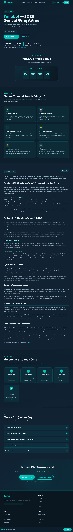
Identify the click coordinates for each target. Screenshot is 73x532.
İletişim (39, 522)
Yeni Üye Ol (25, 36)
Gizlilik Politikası (41, 514)
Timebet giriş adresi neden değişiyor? (36, 433)
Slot (36, 2)
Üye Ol (66, 2)
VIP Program (6, 517)
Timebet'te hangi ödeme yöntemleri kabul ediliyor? (36, 439)
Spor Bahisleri (41, 498)
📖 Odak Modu (65, 170)
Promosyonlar (42, 2)
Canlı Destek (6, 522)
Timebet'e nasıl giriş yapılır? (36, 427)
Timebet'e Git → (27, 477)
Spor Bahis (22, 2)
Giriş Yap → (67, 529)
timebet (9, 2)
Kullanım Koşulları (41, 517)
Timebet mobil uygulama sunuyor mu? (36, 445)
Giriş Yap (59, 2)
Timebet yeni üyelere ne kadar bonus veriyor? (36, 451)
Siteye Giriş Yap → (11, 36)
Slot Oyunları (41, 504)
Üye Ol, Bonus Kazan (45, 477)
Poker (39, 506)
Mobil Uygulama (7, 519)
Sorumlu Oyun (41, 519)
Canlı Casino (30, 2)
